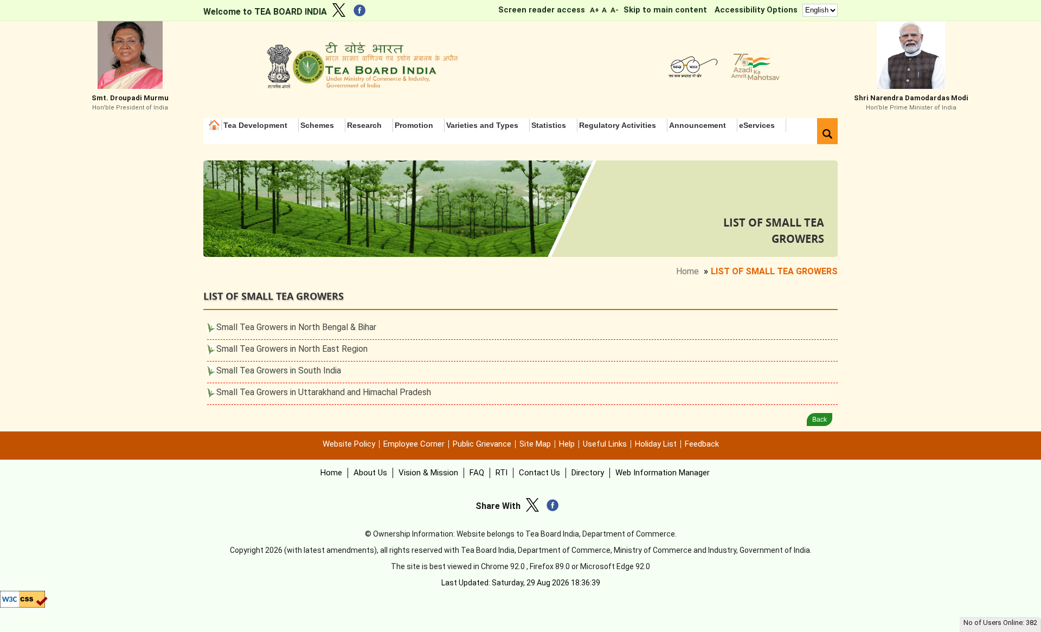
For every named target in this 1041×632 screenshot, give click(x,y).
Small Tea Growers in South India (278, 370)
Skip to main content (665, 10)
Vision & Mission (428, 473)
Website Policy (349, 444)
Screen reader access (541, 10)
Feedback (702, 444)
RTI (501, 473)
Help (567, 444)
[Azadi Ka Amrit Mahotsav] (752, 78)
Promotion (414, 125)
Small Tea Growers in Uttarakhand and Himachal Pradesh (323, 392)
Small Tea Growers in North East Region (292, 349)
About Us (370, 473)
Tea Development (255, 125)
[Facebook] (362, 12)
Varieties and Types (482, 125)
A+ (594, 10)
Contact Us (539, 473)
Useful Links (605, 444)
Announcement (697, 125)
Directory (587, 473)
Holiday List (656, 444)
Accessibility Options (756, 10)
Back (819, 419)
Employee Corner (414, 444)
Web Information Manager (662, 473)
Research (364, 125)
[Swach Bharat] (690, 78)
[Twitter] (341, 12)
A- (615, 10)
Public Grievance (482, 444)
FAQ (477, 473)
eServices (757, 125)
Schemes (317, 125)
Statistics (548, 125)
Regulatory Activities (617, 125)
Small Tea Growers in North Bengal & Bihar (296, 327)
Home (215, 124)
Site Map (535, 444)
